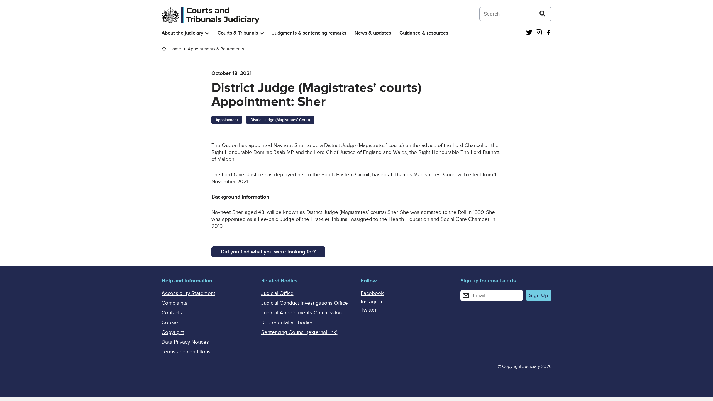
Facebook (372, 293)
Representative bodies (287, 322)
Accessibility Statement (188, 293)
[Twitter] (529, 33)
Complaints (174, 303)
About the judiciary (182, 33)
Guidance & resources (423, 33)
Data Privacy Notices (185, 342)
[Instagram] (538, 33)
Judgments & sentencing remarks (309, 33)
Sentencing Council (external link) (299, 332)
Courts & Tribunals (238, 33)
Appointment (227, 120)
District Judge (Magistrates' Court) (280, 120)
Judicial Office (277, 293)
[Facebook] (548, 33)
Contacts (172, 313)
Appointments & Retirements (216, 49)
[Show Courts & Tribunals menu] (262, 33)
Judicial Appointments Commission (301, 313)
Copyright (173, 332)
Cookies (171, 322)
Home (175, 49)
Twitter (369, 310)
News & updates (373, 33)
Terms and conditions (186, 352)
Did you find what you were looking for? (268, 252)
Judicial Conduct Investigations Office (304, 303)
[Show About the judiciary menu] (207, 33)
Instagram (372, 302)
